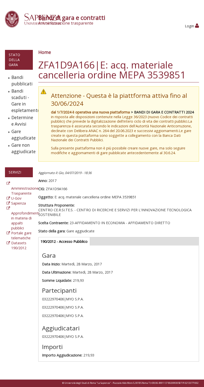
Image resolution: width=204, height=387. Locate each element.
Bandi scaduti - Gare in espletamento (21, 100)
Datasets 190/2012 (18, 245)
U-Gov (16, 198)
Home (44, 52)
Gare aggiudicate (21, 135)
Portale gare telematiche (21, 235)
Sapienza (18, 203)
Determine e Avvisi (21, 121)
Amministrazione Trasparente (25, 191)
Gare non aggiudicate (21, 148)
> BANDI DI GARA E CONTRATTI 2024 (162, 112)
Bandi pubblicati (21, 80)
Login (190, 26)
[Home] (35, 18)
